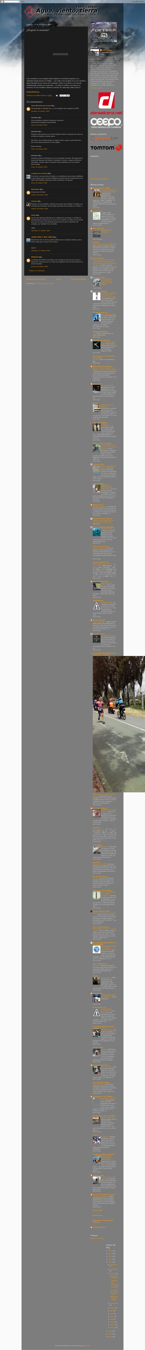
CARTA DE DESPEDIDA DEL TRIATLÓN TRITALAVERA (108, 947)
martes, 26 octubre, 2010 (39, 195)
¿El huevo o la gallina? (100, 1196)
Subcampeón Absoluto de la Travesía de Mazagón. (109, 191)
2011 (110, 1259)
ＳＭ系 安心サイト (99, 829)
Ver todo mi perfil (96, 88)
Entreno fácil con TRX (100, 864)
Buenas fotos (98, 1215)
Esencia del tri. (98, 505)
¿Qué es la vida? (106, 1067)
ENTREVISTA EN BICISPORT (106, 1010)
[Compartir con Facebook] (67, 96)
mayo (112, 1316)
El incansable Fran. (100, 1007)
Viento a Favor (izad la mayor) (103, 1194)
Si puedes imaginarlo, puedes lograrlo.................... (103, 1027)
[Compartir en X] (65, 96)
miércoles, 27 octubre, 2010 (40, 230)
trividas (95, 1135)
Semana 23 (104, 846)
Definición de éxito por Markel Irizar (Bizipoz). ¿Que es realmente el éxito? (104, 369)
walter (33, 215)
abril (112, 1319)
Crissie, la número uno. (101, 546)
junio (112, 1313)
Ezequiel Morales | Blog (101, 911)
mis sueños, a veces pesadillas (104, 1116)
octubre (113, 1273)
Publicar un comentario (37, 270)
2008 (110, 1334)
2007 (110, 1337)
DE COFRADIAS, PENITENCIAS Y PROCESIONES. (106, 1157)
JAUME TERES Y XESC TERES (42, 237)
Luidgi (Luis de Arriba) (39, 173)
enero (112, 1327)
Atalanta (34, 201)
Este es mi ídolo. (99, 277)
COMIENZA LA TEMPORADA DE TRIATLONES (106, 487)
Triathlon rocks (98, 1175)
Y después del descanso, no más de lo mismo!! (114, 1284)
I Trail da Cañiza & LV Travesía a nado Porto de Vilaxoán (109, 446)
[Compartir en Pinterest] (69, 96)
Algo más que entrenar (101, 1082)
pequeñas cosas (99, 634)
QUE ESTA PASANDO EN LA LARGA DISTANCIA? (108, 893)
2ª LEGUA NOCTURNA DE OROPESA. (108, 996)
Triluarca (96, 242)
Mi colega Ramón (99, 620)
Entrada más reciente (36, 279)
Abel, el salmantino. (100, 422)
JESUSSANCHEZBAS (100, 332)
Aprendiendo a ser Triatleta (102, 1096)
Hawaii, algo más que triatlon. (114, 1298)
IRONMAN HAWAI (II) (108, 529)
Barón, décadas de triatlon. (102, 366)
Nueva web (96, 965)
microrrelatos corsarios (108, 635)
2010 (110, 1262)
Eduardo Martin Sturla (101, 581)
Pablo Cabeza (107, 50)
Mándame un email (97, 1238)
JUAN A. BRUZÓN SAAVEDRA (103, 527)
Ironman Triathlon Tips (101, 562)
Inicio (58, 279)
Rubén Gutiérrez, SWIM (101, 188)
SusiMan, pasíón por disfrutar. (104, 1154)
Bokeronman (97, 384)
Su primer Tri (105, 1137)
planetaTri (96, 827)
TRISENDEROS (98, 601)
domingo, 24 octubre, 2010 (40, 111)
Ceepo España (98, 258)
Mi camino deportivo (100, 876)
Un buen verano (106, 977)
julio (111, 1311)
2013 (110, 1253)
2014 (110, 1251)
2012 (110, 1256)
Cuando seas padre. (99, 622)
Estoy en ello (97, 1210)
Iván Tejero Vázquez (100, 808)
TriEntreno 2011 (98, 464)
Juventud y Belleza (100, 291)
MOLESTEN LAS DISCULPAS (106, 231)
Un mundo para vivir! (100, 312)
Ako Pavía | (97, 862)
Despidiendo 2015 (106, 602)
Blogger (87, 1345)
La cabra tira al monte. (101, 1065)
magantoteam (98, 993)
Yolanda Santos (98, 483)
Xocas (95, 976)
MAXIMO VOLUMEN (99, 506)
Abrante (96, 403)
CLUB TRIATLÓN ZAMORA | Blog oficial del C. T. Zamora (104, 654)
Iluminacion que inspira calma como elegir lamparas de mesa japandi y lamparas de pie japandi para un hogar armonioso (104, 262)
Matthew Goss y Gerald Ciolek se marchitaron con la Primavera (103, 521)
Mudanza (104, 1049)
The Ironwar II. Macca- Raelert (114, 1291)
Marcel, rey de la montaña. (102, 890)
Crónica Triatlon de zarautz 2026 (103, 244)
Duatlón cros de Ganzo (108, 1117)
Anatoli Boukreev (32, 92)
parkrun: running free (99, 548)
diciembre (113, 1264)
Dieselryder (35, 189)
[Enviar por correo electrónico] (61, 96)
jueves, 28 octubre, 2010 (39, 266)
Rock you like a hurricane (102, 443)
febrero (113, 1325)
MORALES (35, 257)
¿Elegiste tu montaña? (114, 1277)
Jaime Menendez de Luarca (41, 105)
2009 (110, 1331)
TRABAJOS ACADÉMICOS (106, 425)
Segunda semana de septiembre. (107, 405)
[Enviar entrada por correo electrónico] (56, 95)
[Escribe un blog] (63, 96)
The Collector (98, 211)
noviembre (113, 1269)
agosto (112, 1308)
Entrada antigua (78, 279)
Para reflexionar (98, 228)
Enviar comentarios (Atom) (45, 283)
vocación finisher (99, 1227)
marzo (112, 1322)
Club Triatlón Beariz (100, 964)
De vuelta (96, 359)
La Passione (97, 845)
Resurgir (95, 878)
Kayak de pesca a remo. (108, 314)
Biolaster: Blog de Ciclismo (103, 518)
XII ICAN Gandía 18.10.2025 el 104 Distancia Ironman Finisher (106, 281)
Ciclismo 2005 (98, 1047)
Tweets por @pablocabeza (99, 179)
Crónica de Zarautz (107, 1030)
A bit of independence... (101, 927)
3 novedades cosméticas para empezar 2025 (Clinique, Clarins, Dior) (108, 294)
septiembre (114, 1303)
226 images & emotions (101, 340)
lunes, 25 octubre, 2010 (39, 125)
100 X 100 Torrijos (98, 1084)
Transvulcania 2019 (107, 385)
